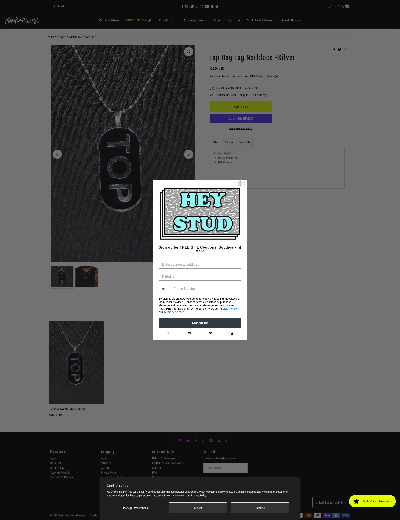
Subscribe (200, 323)
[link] (168, 333)
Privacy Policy (198, 495)
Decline (260, 508)
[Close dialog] (240, 183)
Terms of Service (174, 312)
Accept (198, 508)
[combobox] (165, 289)
